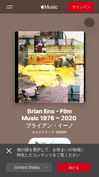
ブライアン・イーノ (49, 125)
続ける (74, 167)
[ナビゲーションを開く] (9, 7)
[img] (49, 7)
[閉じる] (9, 150)
